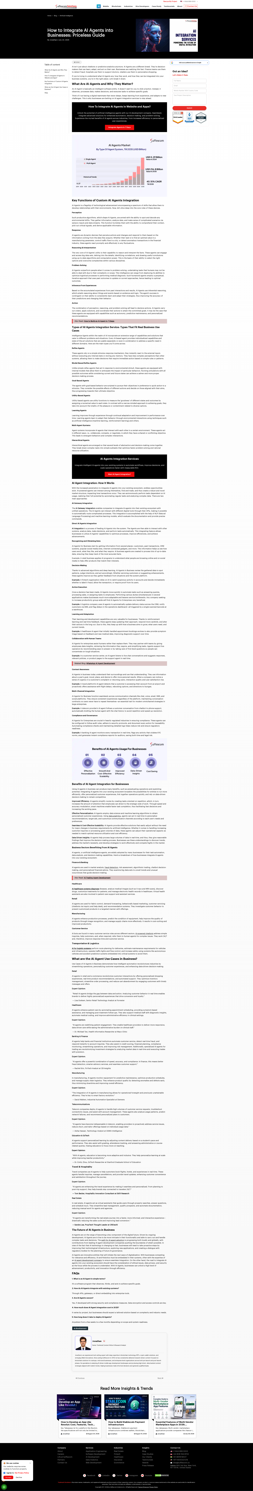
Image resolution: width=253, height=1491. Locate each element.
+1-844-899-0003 (180, 1451)
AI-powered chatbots (144, 933)
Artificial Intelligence (66, 15)
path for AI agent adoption (112, 1240)
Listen (77, 62)
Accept (8, 1477)
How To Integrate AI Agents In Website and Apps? (55, 77)
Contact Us (192, 6)
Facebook (91, 1475)
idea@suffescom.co (181, 1463)
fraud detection (111, 867)
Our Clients (147, 1457)
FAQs (46, 93)
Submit (189, 108)
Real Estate (118, 1451)
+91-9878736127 (179, 1457)
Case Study (156, 6)
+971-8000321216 (180, 1460)
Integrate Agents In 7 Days (119, 127)
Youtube (148, 1475)
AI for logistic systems (81, 948)
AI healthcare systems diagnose (85, 889)
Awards (145, 1463)
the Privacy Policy (22, 1473)
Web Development (93, 1463)
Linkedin (106, 1475)
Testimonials (169, 6)
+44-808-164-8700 (181, 1454)
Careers (61, 1454)
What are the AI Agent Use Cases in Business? (56, 88)
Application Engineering (96, 1451)
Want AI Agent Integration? (119, 474)
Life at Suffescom (65, 1457)
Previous (80, 1378)
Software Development (95, 1454)
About (60, 1451)
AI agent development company (88, 1260)
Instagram (133, 1475)
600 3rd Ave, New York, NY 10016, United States (183, 1466)
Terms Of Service (143, 1487)
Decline (19, 1477)
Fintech (117, 1454)
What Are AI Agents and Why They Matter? (56, 71)
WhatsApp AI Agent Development (100, 663)
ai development (80, 1328)
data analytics (115, 816)
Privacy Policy (154, 1487)
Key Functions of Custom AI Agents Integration (56, 82)
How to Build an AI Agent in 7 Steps (99, 321)
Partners (61, 1460)
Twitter (119, 1475)
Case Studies (147, 1454)
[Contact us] (4, 1487)
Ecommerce (119, 1463)
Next (160, 1378)
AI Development (92, 1457)
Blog (55, 15)
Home (49, 15)
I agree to (17, 1473)
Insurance (118, 1460)
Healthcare (118, 1457)
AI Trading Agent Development (97, 878)
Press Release (148, 1465)
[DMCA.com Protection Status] (162, 1475)
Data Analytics (92, 1460)
